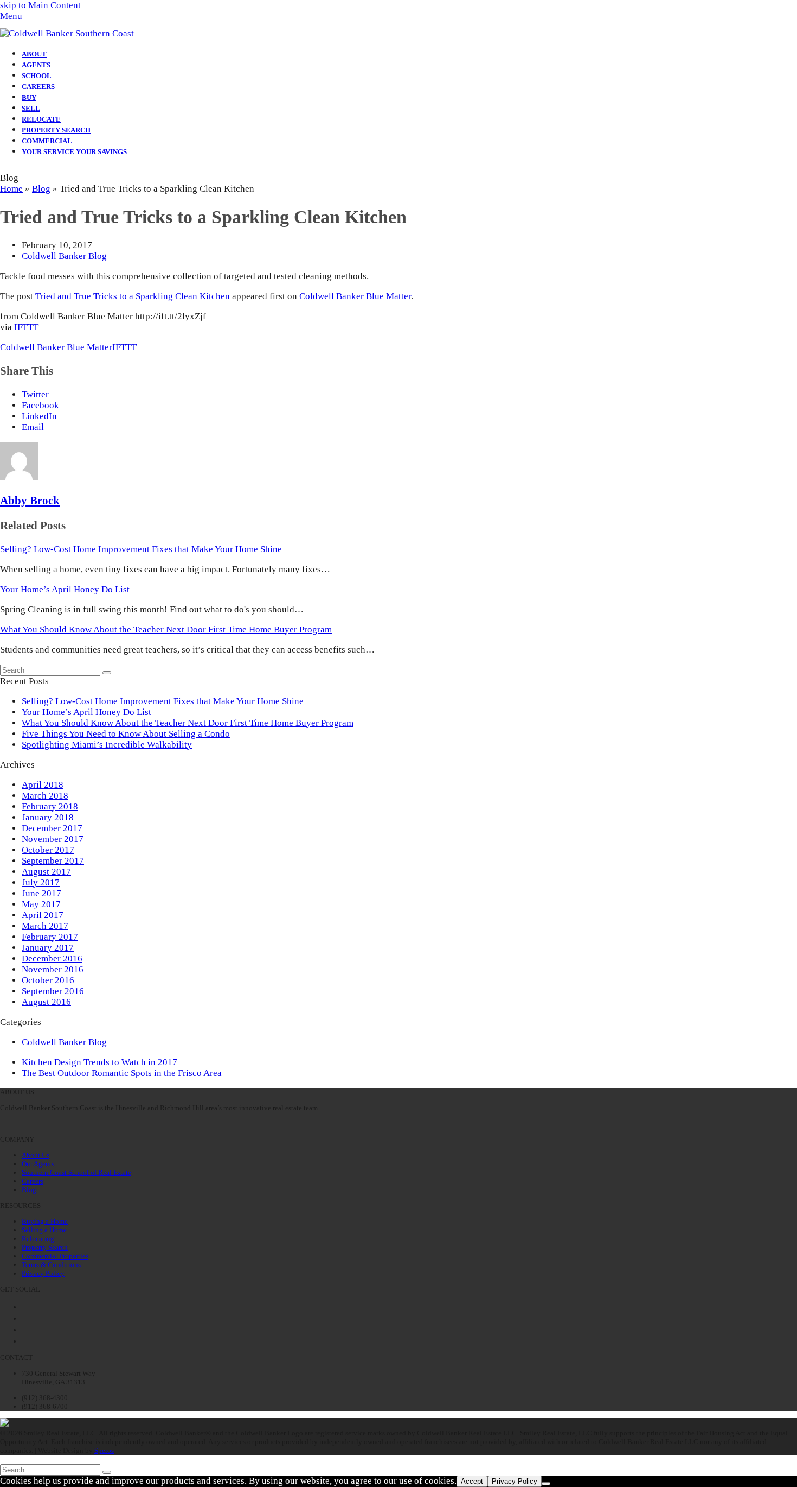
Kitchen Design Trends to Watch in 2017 (99, 1062)
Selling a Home (44, 1230)
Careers (32, 1181)
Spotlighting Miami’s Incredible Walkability (107, 744)
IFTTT (26, 327)
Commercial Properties (55, 1256)
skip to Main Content (40, 5)
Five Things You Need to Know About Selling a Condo (126, 734)
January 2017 (48, 947)
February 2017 (50, 937)
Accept (472, 1481)
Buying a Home (45, 1221)
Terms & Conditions (51, 1265)
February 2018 (50, 806)
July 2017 (41, 882)
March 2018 (45, 795)
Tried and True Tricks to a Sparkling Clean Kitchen (132, 296)
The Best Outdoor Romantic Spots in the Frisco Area (122, 1073)
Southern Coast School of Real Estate (76, 1172)
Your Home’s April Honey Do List (65, 589)
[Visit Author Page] (19, 477)
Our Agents (38, 1164)
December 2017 (52, 828)
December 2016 (52, 958)
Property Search (45, 1247)
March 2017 (45, 926)
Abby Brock (30, 500)
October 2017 (48, 850)
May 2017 (41, 904)
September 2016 (53, 991)
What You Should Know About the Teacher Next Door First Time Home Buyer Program (166, 629)
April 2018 (42, 785)
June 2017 (41, 893)
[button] (11, 16)
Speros (104, 1450)
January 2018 (48, 817)
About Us (35, 1155)
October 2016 (48, 980)
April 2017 (42, 915)
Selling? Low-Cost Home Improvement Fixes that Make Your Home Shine (141, 549)
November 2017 (52, 839)
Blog (41, 188)
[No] (546, 1483)
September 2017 (53, 861)
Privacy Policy (43, 1273)
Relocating (38, 1239)
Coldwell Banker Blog (64, 256)
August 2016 (46, 1002)
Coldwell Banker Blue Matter (355, 296)
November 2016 (52, 969)
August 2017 (46, 871)
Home (11, 188)
